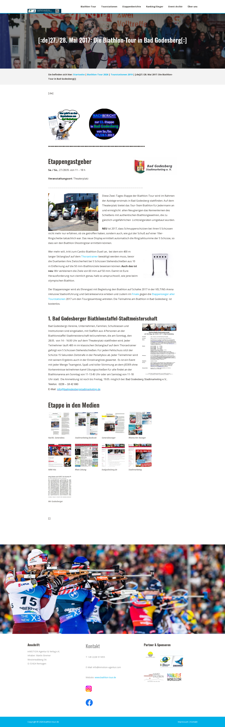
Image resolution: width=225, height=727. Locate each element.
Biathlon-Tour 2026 (97, 74)
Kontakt (193, 721)
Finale (135, 294)
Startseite (79, 74)
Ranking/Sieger (154, 6)
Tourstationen (109, 6)
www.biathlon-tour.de (105, 677)
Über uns (192, 6)
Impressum (183, 721)
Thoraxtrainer (89, 256)
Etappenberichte (131, 6)
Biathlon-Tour (88, 6)
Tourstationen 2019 (122, 74)
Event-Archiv (175, 6)
